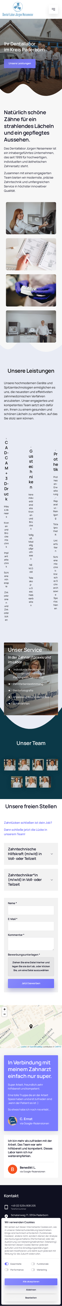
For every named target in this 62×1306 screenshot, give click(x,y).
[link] (26, 1169)
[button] (31, 1026)
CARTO (58, 1046)
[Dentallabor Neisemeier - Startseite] (18, 9)
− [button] (4, 1014)
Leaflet (23, 1046)
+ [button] (4, 1009)
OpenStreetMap (36, 1046)
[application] (31, 1026)
